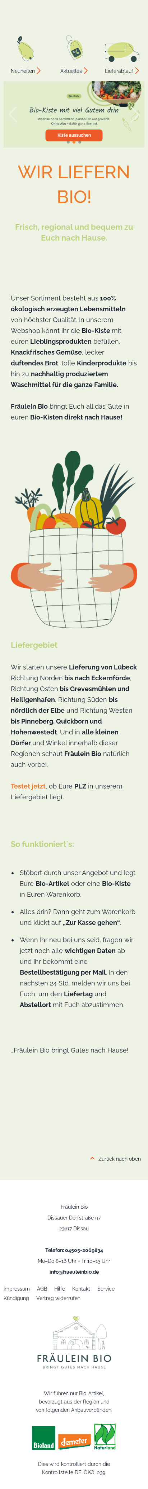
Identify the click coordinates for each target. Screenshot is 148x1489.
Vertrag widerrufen (58, 1298)
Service (106, 1289)
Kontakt (81, 1289)
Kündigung (16, 1298)
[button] (68, 142)
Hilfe (59, 1289)
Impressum (17, 1289)
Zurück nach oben (119, 1159)
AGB (42, 1289)
